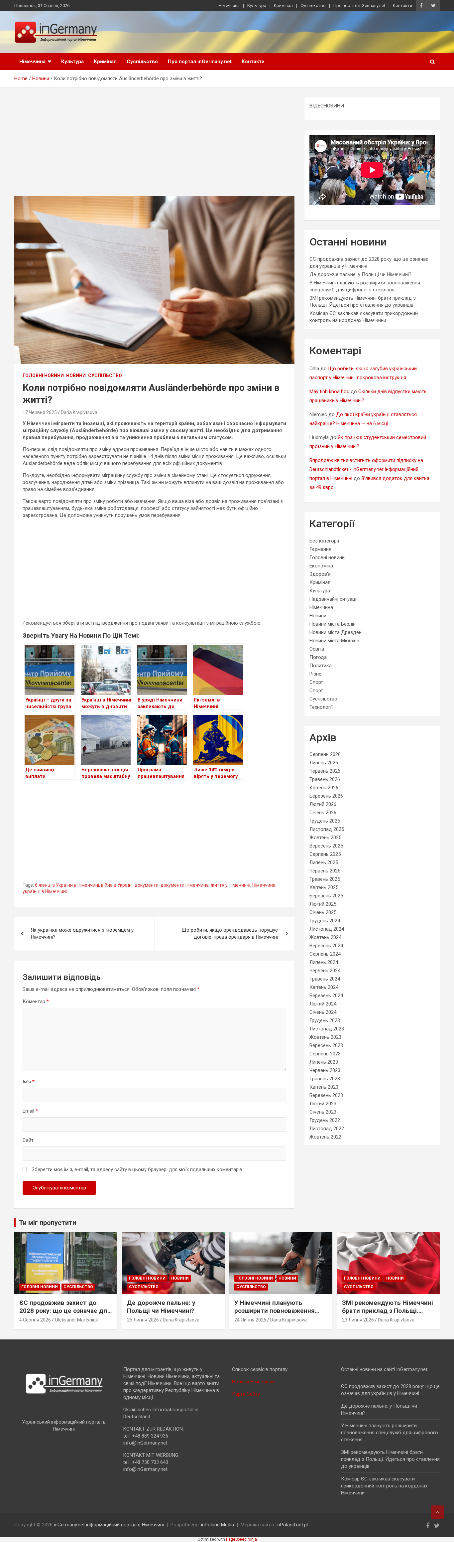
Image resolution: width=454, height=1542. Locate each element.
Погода (318, 657)
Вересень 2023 (326, 1045)
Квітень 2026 (323, 788)
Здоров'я (320, 574)
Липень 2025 (323, 862)
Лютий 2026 (322, 804)
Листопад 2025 (326, 829)
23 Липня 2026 (358, 1319)
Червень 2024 (324, 971)
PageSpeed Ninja (241, 1539)
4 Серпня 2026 (35, 1319)
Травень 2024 (324, 979)
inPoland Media (217, 1525)
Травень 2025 (324, 879)
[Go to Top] (437, 1512)
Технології (321, 707)
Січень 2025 (322, 912)
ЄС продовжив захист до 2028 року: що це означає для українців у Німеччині (65, 1311)
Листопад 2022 (326, 1129)
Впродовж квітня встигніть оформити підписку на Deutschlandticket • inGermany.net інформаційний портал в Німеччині (366, 469)
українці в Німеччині (45, 891)
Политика (320, 666)
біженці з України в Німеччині (67, 885)
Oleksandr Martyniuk (76, 1319)
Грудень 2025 (324, 821)
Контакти (402, 5)
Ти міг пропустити (47, 1223)
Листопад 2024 (326, 929)
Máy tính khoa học (329, 391)
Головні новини (43, 375)
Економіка (321, 566)
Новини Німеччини (253, 1382)
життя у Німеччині (230, 885)
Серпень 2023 (325, 1054)
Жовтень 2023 (325, 1037)
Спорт (316, 682)
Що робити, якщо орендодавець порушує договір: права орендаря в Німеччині (229, 933)
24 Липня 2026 (250, 1319)
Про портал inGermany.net (359, 5)
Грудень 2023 (324, 1020)
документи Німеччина (185, 885)
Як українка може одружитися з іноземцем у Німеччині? (82, 933)
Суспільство (313, 5)
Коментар (36, 1001)
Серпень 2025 (325, 854)
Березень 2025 (326, 896)
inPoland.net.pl (292, 1525)
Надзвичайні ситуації (333, 599)
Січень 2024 (322, 1012)
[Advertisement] (154, 146)
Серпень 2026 (325, 754)
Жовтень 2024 (325, 937)
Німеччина (229, 5)
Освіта (316, 649)
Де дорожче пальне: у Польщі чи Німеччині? (360, 274)
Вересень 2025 (326, 846)
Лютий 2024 (322, 1004)
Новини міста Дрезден (335, 632)
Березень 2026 (326, 796)
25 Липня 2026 (143, 1319)
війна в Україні (117, 885)
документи (147, 885)
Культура (256, 5)
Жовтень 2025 (325, 838)
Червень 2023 (324, 1070)
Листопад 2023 (326, 1029)
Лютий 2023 (322, 1104)
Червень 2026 (324, 771)
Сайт (28, 1140)
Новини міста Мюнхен (334, 641)
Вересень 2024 (326, 946)
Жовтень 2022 (325, 1137)
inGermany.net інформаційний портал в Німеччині (109, 1525)
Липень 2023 (323, 1062)
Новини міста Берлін (332, 624)
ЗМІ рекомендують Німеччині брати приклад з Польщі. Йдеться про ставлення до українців (387, 1315)
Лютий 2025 (322, 904)
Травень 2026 (324, 779)
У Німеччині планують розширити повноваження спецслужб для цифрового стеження (276, 1315)
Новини (76, 375)
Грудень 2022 (324, 1120)
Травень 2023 (324, 1079)
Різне (315, 674)
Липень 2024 (323, 962)
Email (30, 1111)
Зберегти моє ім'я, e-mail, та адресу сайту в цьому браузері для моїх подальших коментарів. (137, 1169)
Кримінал (283, 5)
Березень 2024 (326, 996)
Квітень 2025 (323, 887)
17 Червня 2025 (40, 412)
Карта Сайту (246, 1394)
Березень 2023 (326, 1095)
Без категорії (324, 541)
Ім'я (29, 1082)
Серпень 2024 (325, 954)
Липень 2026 (323, 763)
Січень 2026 (322, 813)
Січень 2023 (322, 1112)
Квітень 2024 (323, 987)
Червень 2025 (324, 871)
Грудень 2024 (324, 921)
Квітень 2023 (323, 1087)
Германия (320, 549)
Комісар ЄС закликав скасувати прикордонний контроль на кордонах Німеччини (384, 1486)
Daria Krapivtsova (79, 412)
